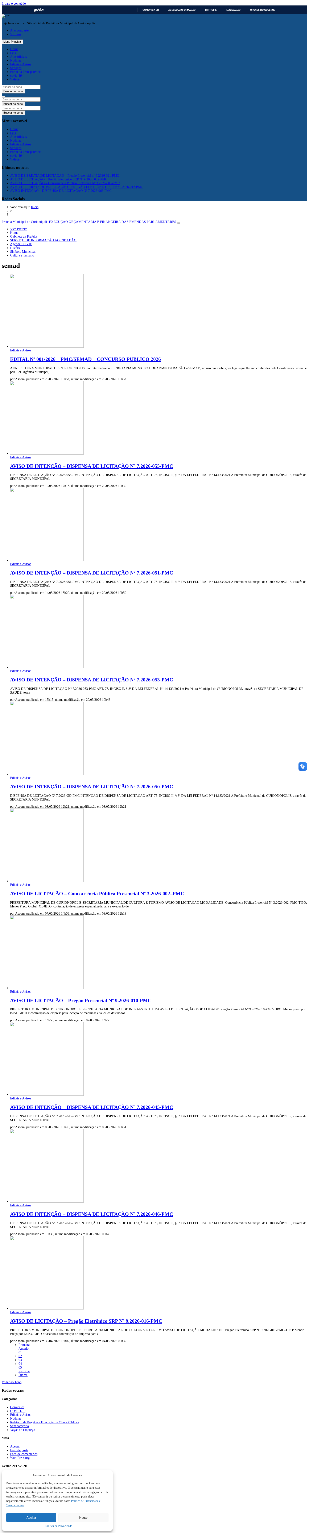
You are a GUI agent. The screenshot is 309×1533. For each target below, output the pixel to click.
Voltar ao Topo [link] (11, 1382)
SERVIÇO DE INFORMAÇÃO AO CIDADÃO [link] (43, 240)
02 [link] (20, 1356)
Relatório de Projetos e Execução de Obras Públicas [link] (44, 1422)
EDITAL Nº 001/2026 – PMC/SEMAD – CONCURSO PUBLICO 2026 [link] (85, 359)
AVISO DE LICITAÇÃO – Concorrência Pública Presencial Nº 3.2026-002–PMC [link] (97, 893)
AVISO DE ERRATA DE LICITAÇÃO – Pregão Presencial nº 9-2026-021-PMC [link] (64, 175)
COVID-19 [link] (17, 1411)
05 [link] (20, 1367)
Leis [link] (13, 53)
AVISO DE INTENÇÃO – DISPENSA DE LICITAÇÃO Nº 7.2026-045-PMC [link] (91, 1107)
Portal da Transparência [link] (25, 72)
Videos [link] (14, 79)
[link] (34, 207)
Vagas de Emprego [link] (22, 1430)
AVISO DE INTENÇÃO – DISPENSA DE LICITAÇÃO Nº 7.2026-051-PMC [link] (91, 573)
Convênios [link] (17, 1407)
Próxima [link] (24, 1371)
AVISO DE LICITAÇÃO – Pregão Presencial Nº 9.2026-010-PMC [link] (80, 1000)
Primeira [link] (24, 1344)
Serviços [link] (15, 68)
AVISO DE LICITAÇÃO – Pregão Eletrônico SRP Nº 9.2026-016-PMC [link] (86, 1321)
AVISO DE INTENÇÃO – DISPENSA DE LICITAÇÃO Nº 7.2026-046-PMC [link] (91, 1214)
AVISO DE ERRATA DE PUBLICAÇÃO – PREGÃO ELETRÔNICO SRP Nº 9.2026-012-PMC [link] (76, 187)
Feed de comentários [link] (23, 1454)
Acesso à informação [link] (181, 9)
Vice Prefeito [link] (18, 229)
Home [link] (14, 49)
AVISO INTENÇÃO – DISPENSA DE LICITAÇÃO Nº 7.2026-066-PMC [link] (61, 190)
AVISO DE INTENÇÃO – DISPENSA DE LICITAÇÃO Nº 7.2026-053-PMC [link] (91, 679)
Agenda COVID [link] (21, 244)
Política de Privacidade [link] (58, 1526)
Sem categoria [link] (19, 1426)
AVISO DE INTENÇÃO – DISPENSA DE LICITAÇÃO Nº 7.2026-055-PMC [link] (91, 466)
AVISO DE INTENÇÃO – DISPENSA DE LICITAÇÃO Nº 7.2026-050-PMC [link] (91, 786)
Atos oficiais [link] (18, 56)
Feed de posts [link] (19, 1450)
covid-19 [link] (16, 75)
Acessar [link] (15, 1446)
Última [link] (23, 1375)
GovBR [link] (39, 10)
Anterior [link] (24, 1348)
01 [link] (20, 1352)
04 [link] (20, 1363)
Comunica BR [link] (151, 9)
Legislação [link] (233, 9)
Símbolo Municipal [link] (23, 251)
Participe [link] (211, 9)
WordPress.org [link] (20, 1457)
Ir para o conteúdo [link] (14, 3)
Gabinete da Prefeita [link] (23, 236)
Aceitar (31, 1517)
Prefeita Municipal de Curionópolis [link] (25, 222)
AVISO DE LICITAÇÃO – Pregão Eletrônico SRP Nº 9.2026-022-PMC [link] (58, 179)
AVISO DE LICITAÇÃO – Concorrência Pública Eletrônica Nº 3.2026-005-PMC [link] (65, 183)
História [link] (15, 248)
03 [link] (20, 1360)
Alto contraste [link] (19, 30)
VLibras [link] (15, 34)
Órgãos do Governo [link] (262, 9)
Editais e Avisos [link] (20, 64)
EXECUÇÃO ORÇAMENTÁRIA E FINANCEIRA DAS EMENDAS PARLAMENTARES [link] (112, 222)
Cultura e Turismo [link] (22, 255)
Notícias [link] (15, 60)
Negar (83, 1517)
